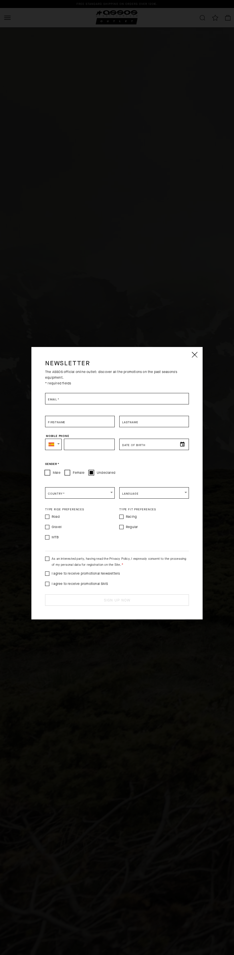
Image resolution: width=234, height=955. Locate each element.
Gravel (57, 527)
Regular (132, 527)
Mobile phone (57, 436)
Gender (52, 464)
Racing (131, 516)
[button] (53, 444)
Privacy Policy (119, 559)
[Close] (194, 354)
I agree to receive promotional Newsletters (86, 573)
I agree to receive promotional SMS (80, 583)
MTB (55, 537)
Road (56, 516)
